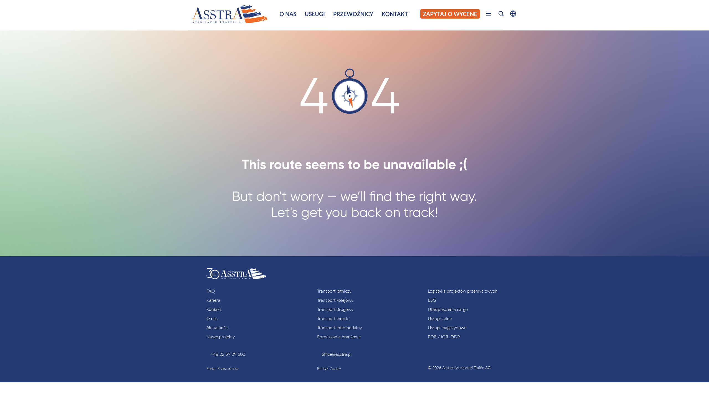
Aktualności (217, 327)
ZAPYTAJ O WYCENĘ (450, 14)
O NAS (287, 14)
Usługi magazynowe (447, 327)
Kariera (213, 300)
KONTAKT (395, 14)
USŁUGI (315, 14)
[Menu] (489, 14)
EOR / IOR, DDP (444, 336)
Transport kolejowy (335, 300)
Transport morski (333, 318)
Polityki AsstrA (329, 368)
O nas (212, 318)
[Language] (512, 14)
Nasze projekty (220, 336)
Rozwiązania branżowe (339, 336)
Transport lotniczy (334, 290)
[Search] (501, 14)
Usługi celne (440, 318)
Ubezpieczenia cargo (448, 309)
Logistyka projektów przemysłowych (462, 290)
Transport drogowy (335, 309)
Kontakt (213, 309)
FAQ (210, 290)
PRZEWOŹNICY (353, 14)
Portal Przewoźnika (222, 368)
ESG (432, 300)
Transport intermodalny (339, 327)
